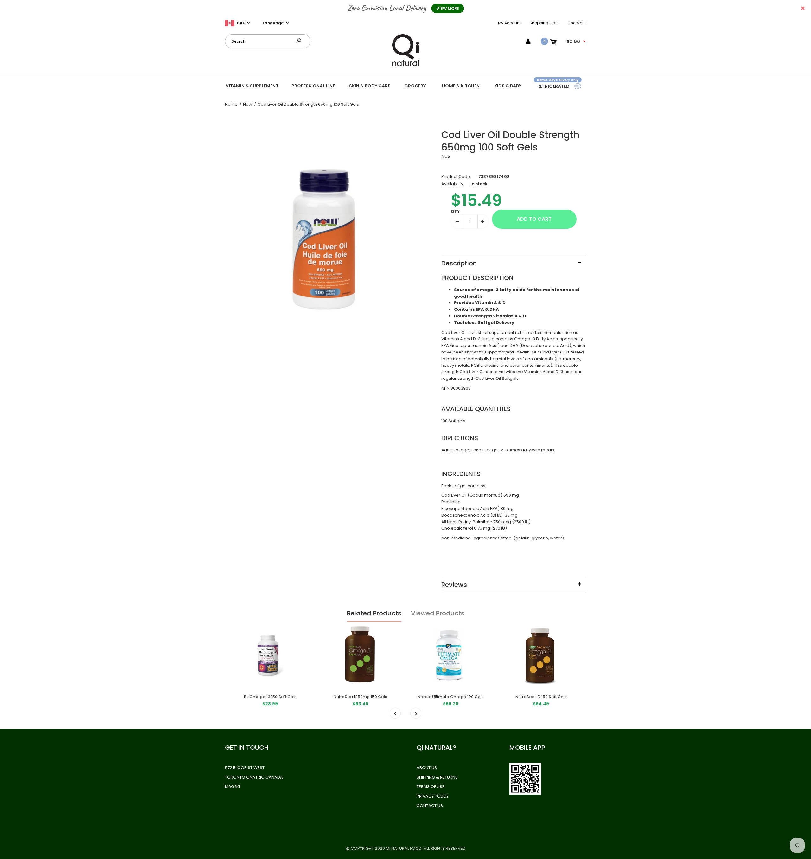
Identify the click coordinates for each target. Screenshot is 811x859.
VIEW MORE (448, 8)
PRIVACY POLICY (433, 796)
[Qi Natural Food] (405, 66)
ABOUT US (427, 768)
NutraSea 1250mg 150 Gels (360, 697)
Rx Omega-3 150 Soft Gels (270, 697)
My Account (509, 23)
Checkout (576, 23)
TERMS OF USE (430, 787)
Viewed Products (437, 613)
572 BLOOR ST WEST (245, 768)
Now (446, 156)
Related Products (374, 613)
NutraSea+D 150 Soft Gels (541, 697)
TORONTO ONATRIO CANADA (254, 777)
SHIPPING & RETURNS (437, 777)
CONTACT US (430, 806)
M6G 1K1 (232, 787)
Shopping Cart (543, 23)
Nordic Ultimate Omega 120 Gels (451, 697)
